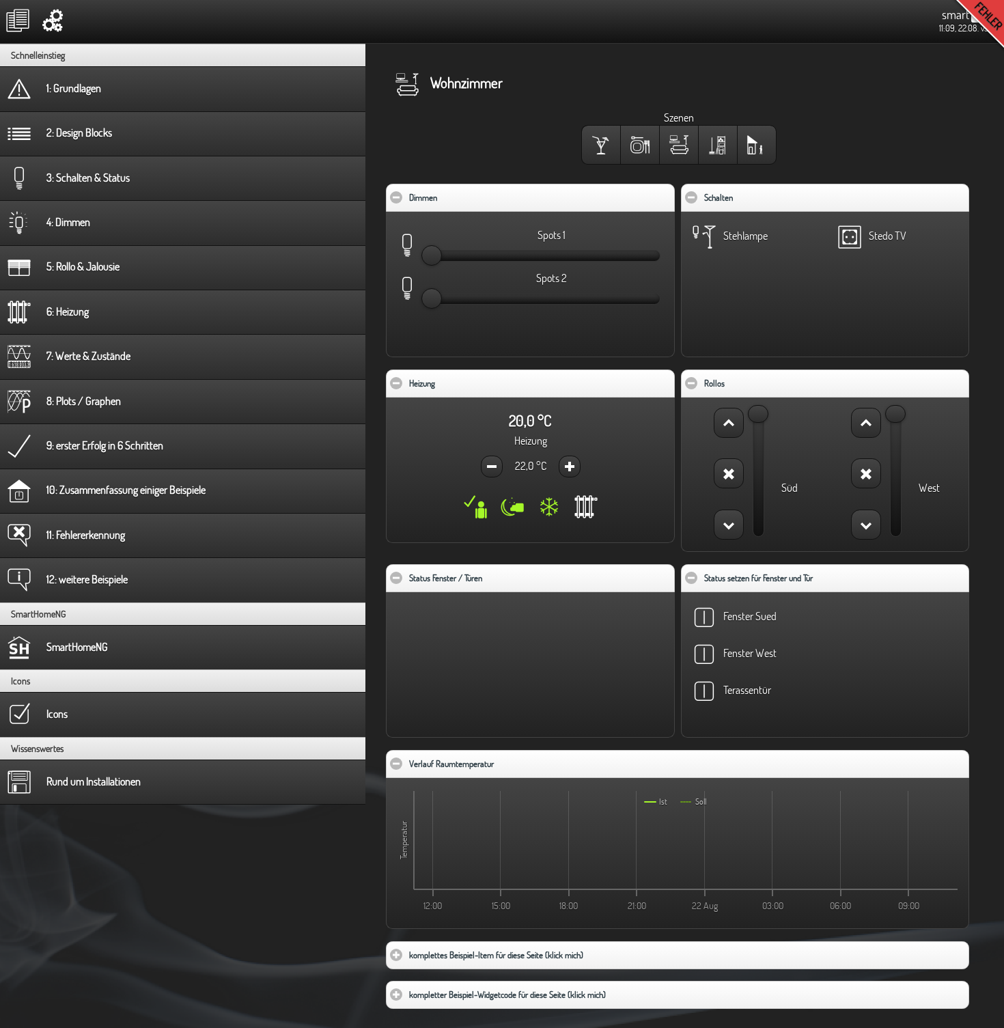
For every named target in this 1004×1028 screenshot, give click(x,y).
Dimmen (464, 197)
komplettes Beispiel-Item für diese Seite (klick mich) (536, 954)
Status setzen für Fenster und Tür (800, 577)
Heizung (463, 383)
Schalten (760, 197)
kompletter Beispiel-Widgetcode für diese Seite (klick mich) (547, 994)
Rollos (756, 383)
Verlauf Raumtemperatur (493, 763)
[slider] (431, 255)
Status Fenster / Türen (487, 577)
